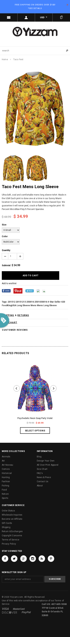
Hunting (6, 477)
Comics (6, 469)
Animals (6, 456)
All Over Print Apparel (47, 465)
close (67, 5)
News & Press (44, 477)
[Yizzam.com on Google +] (23, 558)
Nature (5, 494)
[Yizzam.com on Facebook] (5, 558)
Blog (39, 456)
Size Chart (42, 469)
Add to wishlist (9, 283)
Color (5, 236)
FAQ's (40, 473)
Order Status (8, 510)
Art (3, 461)
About (40, 485)
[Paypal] (26, 612)
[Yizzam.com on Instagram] (32, 558)
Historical (7, 473)
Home (5, 59)
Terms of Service (10, 539)
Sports (5, 498)
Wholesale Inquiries (12, 515)
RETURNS (23, 315)
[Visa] (5, 608)
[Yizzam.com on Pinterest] (51, 558)
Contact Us (42, 481)
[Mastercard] (19, 608)
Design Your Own (46, 461)
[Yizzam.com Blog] (42, 558)
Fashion (6, 481)
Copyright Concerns (12, 535)
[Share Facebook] (6, 290)
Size (4, 224)
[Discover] (9, 612)
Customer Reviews (15, 330)
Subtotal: (6, 265)
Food (4, 490)
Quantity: (6, 250)
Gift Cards (7, 523)
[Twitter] (29, 290)
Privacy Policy (9, 544)
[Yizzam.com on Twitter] (14, 558)
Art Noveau (7, 465)
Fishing (5, 485)
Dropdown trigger (26, 17)
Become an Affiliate (12, 519)
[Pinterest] (17, 290)
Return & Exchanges (12, 531)
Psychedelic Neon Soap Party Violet (35, 418)
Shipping (6, 527)
